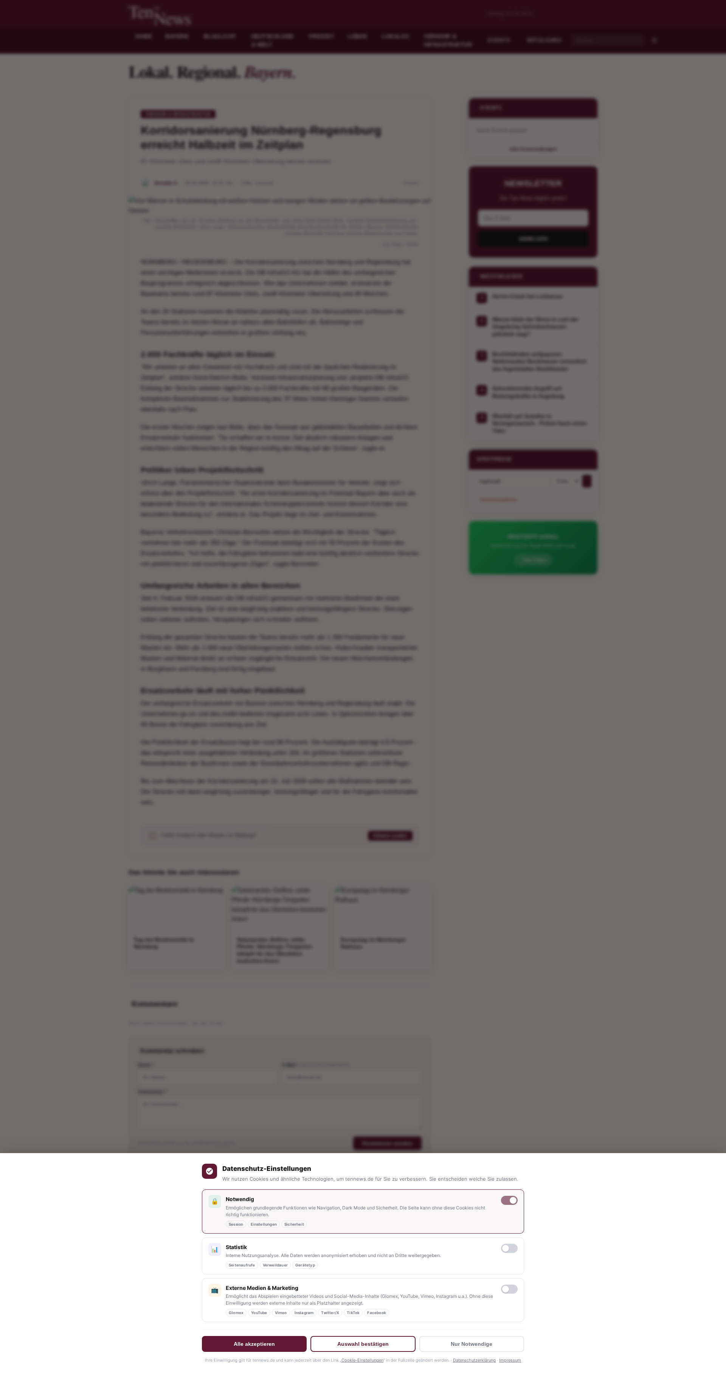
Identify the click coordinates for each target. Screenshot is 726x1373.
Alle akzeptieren (254, 1344)
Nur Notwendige (471, 1344)
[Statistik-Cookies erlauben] (509, 1248)
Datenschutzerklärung (474, 1360)
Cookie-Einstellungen (362, 1360)
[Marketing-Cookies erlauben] (509, 1289)
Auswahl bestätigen (363, 1344)
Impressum (510, 1360)
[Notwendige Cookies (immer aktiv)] (509, 1200)
